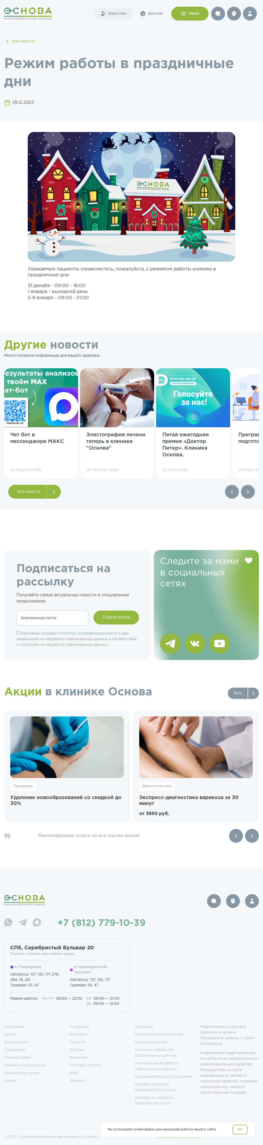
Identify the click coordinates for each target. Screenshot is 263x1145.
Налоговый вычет (151, 1042)
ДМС (74, 1073)
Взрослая (117, 13)
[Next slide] (252, 836)
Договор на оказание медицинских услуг (154, 1100)
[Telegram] (22, 923)
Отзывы (77, 1050)
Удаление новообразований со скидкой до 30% (65, 801)
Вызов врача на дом (22, 1073)
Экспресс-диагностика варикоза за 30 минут (189, 801)
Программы (14, 1050)
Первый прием (17, 1057)
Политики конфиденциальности (87, 633)
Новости (77, 1042)
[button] (232, 492)
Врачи (9, 1034)
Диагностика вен (156, 786)
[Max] (37, 923)
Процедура (23, 786)
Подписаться (116, 617)
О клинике (79, 1026)
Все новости (23, 41)
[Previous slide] (236, 836)
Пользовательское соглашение (164, 1076)
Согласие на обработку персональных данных (156, 1066)
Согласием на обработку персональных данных (64, 644)
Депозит (77, 1080)
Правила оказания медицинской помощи (155, 1087)
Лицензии (144, 1026)
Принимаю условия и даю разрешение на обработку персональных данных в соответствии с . (76, 639)
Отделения (14, 1026)
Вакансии (78, 1057)
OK (240, 1129)
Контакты (78, 1034)
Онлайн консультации (24, 1065)
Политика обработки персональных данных (155, 1052)
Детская (155, 13)
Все (237, 693)
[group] (41, 423)
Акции (10, 1080)
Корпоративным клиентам (159, 1034)
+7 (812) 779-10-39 (102, 923)
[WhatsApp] (8, 923)
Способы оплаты (85, 1065)
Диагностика (16, 1042)
